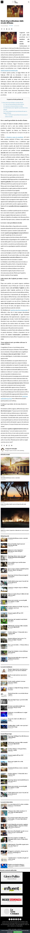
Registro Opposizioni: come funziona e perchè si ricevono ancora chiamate (18, 670)
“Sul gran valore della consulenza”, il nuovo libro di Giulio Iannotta (17, 811)
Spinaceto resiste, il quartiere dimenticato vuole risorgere (15, 530)
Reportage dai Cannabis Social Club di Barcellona (17, 620)
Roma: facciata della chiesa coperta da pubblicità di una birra (17, 658)
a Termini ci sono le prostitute (14, 137)
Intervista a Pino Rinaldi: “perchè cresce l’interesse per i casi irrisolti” (18, 831)
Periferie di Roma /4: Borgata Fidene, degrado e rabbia (17, 749)
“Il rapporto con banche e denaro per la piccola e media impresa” (18, 852)
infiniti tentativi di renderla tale (9, 70)
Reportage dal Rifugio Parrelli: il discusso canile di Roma (18, 736)
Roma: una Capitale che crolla (15, 761)
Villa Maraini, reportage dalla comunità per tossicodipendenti (18, 626)
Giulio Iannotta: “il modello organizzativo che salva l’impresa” (18, 845)
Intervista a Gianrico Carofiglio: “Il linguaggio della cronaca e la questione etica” (18, 839)
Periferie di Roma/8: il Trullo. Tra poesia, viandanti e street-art (18, 607)
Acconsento (17, 931)
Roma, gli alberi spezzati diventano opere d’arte (17, 563)
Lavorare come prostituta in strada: (13, 106)
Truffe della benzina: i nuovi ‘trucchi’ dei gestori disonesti (18, 582)
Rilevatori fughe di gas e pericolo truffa (18, 699)
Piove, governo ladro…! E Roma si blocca (18, 644)
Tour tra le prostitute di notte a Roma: (13, 104)
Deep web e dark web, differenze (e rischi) (17, 719)
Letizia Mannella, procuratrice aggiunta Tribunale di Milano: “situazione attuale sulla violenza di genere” (18, 826)
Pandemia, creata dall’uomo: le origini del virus (17, 713)
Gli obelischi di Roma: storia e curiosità (10, 477)
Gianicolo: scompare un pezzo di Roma (18, 587)
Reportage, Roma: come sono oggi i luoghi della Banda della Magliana (17, 556)
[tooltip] (2, 29)
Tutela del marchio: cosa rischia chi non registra (18, 694)
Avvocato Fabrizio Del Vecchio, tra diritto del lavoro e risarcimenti (18, 805)
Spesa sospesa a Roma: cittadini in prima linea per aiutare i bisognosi (18, 569)
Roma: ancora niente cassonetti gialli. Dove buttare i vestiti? (17, 601)
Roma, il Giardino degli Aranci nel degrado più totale (13, 504)
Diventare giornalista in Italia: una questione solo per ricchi (16, 706)
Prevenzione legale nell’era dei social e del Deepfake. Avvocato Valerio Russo (18, 818)
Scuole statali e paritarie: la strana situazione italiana (16, 682)
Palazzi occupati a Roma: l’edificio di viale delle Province (18, 594)
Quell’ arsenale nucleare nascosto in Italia (17, 675)
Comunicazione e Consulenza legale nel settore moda (18, 858)
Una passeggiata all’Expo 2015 (15, 613)
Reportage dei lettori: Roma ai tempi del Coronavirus (18, 575)
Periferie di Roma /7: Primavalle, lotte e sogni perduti (18, 632)
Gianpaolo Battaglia (4, 25)
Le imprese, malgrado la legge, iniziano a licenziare (18, 688)
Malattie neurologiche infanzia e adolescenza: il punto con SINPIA (16, 865)
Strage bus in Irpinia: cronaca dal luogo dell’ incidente (18, 652)
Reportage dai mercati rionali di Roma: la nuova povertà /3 (18, 780)
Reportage (11, 25)
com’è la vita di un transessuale (19, 310)
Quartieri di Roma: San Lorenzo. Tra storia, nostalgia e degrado (17, 639)
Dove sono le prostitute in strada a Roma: (12, 102)
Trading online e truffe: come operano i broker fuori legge (18, 726)
